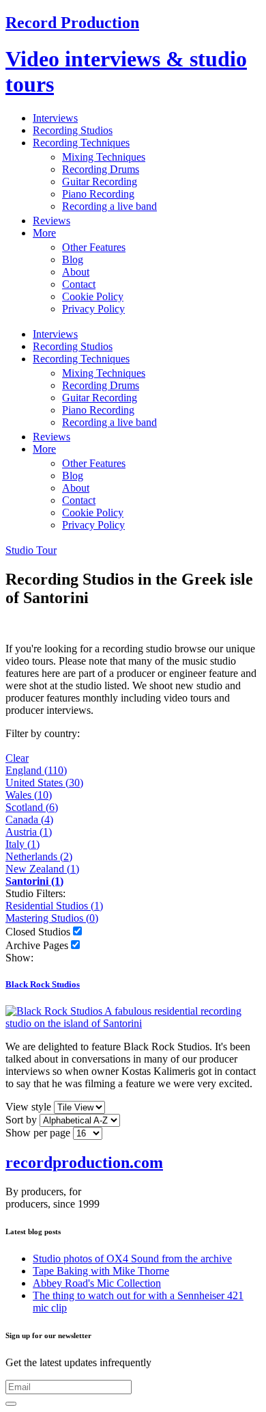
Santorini (34, 881)
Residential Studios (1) (54, 905)
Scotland (31, 807)
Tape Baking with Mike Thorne (101, 1271)
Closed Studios (37, 931)
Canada (29, 819)
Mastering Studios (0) (51, 918)
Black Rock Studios (42, 984)
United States (44, 782)
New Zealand (42, 869)
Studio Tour (31, 550)
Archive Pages (36, 945)
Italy (22, 844)
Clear (17, 758)
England (36, 770)
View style (28, 1107)
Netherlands (38, 856)
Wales (28, 795)
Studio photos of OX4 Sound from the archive (132, 1258)
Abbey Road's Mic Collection (97, 1283)
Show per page (37, 1132)
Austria (28, 832)
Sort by (21, 1119)
